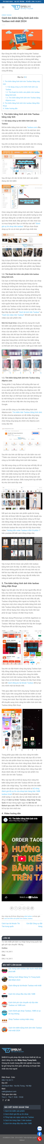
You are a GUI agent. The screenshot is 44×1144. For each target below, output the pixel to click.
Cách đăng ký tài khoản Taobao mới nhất (24, 985)
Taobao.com (32, 127)
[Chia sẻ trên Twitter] (20, 908)
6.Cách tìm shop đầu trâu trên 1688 (17, 1123)
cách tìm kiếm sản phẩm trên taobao (15, 918)
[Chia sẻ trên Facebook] (16, 908)
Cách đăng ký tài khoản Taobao (20, 683)
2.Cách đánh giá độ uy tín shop (15, 1114)
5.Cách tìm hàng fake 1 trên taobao (17, 1120)
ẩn (25, 77)
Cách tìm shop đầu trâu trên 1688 (21, 994)
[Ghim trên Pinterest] (28, 908)
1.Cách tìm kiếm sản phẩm (14, 1111)
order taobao (7, 15)
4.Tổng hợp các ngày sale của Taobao (18, 1117)
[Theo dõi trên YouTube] (8, 1100)
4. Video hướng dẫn (10, 108)
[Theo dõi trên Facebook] (3, 1100)
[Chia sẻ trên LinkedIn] (32, 908)
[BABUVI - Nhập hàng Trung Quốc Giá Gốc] (22, 7)
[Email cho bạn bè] (24, 908)
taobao (30, 918)
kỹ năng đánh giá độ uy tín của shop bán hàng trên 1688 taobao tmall (21, 791)
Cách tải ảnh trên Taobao (29, 312)
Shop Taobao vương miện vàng (21, 1019)
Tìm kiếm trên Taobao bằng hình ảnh (27, 412)
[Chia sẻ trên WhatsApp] (12, 908)
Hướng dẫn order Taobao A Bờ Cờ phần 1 (23, 530)
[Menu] (3, 7)
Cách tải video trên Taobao (13, 315)
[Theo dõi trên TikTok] (6, 1100)
